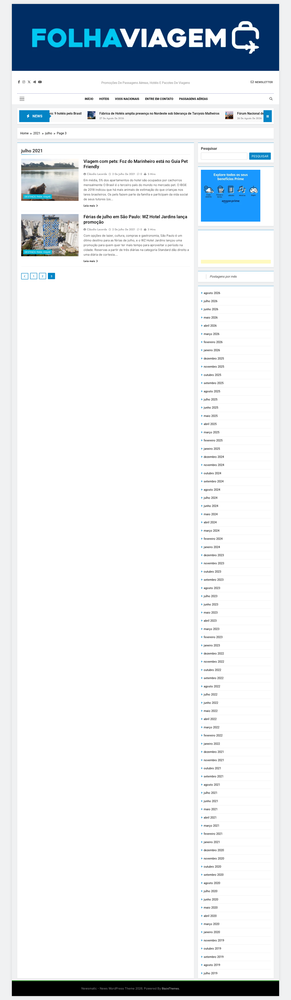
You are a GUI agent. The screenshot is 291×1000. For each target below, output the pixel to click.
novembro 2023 (214, 563)
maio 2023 (211, 612)
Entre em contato (159, 99)
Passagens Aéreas (193, 99)
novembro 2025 (214, 366)
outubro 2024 (212, 473)
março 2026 (211, 334)
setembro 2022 (213, 678)
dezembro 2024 (214, 457)
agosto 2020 (212, 883)
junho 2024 (211, 506)
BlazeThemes (170, 988)
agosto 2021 (212, 785)
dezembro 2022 (214, 653)
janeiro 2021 (212, 842)
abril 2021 (210, 817)
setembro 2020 (213, 875)
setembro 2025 (213, 383)
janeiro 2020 (212, 932)
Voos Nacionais (127, 99)
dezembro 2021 (214, 752)
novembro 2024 (214, 465)
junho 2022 (211, 703)
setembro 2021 (213, 776)
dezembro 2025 (214, 358)
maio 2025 (211, 416)
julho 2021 (210, 793)
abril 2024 (210, 522)
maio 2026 (211, 317)
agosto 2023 (212, 588)
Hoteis (104, 99)
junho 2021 (211, 801)
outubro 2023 (212, 571)
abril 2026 (210, 325)
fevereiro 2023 (213, 637)
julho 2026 (210, 301)
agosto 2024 (212, 489)
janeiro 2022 (212, 744)
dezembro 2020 (214, 850)
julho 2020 (210, 891)
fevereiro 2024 (213, 539)
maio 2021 (211, 809)
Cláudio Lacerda (97, 174)
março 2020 (211, 924)
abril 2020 (210, 916)
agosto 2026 (212, 293)
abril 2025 (210, 424)
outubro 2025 (212, 375)
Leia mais (89, 206)
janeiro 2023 (212, 645)
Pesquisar (209, 148)
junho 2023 (211, 604)
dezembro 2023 (214, 555)
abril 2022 (210, 719)
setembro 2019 (213, 957)
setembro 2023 (213, 580)
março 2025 (211, 432)
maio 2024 (211, 514)
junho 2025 (211, 407)
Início (89, 99)
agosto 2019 (212, 965)
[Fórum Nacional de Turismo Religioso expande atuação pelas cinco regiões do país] (206, 115)
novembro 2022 (214, 661)
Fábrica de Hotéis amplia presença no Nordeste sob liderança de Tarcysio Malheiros (136, 113)
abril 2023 (210, 620)
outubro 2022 (212, 670)
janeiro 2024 (212, 547)
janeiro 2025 (212, 449)
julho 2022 (210, 694)
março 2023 (211, 629)
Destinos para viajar (37, 196)
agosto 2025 (212, 391)
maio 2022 (211, 711)
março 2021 (211, 825)
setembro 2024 (213, 481)
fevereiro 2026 (213, 342)
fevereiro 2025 (213, 440)
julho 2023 (210, 596)
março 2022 (211, 727)
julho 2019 (210, 973)
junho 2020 (211, 899)
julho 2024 (210, 498)
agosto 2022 (212, 686)
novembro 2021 (214, 760)
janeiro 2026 (212, 350)
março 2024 (211, 530)
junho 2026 (211, 309)
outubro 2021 (212, 768)
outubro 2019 (212, 948)
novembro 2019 (214, 940)
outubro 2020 (212, 866)
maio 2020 (211, 907)
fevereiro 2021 (213, 834)
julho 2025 (210, 399)
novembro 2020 (214, 858)
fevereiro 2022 (213, 735)
